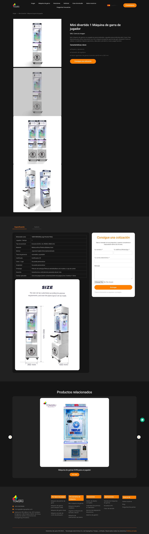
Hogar (33, 3)
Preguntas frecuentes (63, 7)
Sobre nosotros (91, 3)
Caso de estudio (77, 3)
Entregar (113, 287)
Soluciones (56, 3)
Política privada (131, 531)
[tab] (19, 227)
